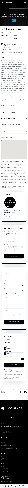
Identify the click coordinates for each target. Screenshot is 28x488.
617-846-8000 (9, 213)
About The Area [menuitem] (5, 471)
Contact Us (6, 218)
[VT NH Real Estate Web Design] (14, 478)
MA (11, 186)
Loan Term (7, 339)
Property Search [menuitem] (5, 441)
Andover (19, 186)
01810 (24, 186)
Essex (14, 186)
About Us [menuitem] (3, 469)
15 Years (13, 342)
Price (5, 346)
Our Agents (11, 218)
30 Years (8, 342)
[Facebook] (1, 432)
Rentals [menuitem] (3, 442)
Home (2, 186)
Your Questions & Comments (10, 293)
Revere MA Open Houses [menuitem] (7, 445)
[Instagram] (11, 432)
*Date (5, 283)
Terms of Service (7, 326)
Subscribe (14, 256)
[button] (2, 17)
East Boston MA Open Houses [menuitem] (8, 447)
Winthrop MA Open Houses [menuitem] (8, 444)
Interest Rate (7, 356)
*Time (5, 288)
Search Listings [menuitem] (5, 468)
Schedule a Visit (18, 269)
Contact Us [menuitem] (4, 466)
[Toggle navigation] (25, 2)
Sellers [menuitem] (3, 458)
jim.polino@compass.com (10, 426)
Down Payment (7, 351)
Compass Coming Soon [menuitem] (7, 450)
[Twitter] (9, 432)
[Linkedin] (4, 432)
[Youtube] (6, 432)
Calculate (14, 364)
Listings (7, 186)
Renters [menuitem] (3, 460)
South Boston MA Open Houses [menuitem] (9, 448)
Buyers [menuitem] (3, 457)
